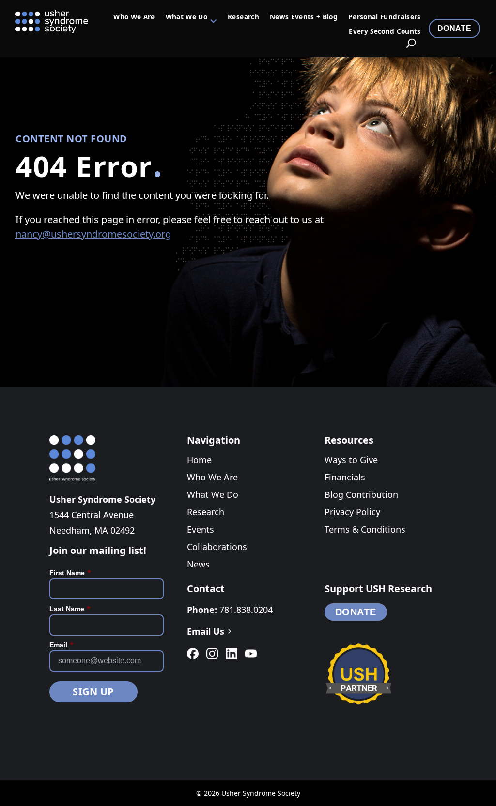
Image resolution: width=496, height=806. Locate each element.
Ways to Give (351, 459)
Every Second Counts (384, 32)
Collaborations (217, 546)
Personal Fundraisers (384, 17)
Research (243, 17)
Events (200, 529)
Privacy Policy (352, 512)
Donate (454, 28)
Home (199, 459)
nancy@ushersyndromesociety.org (93, 233)
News (198, 564)
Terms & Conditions (365, 529)
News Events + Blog (304, 17)
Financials (345, 477)
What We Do (186, 17)
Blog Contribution (361, 494)
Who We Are (134, 17)
